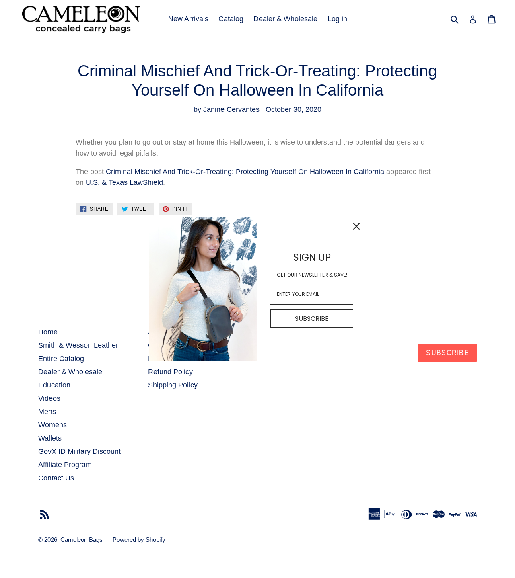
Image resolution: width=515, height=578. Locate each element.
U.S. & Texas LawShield (124, 182)
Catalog (230, 19)
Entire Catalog (61, 359)
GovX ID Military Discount (79, 451)
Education (54, 385)
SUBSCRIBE (312, 318)
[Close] (356, 226)
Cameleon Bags (81, 539)
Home (48, 332)
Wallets (50, 438)
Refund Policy (170, 372)
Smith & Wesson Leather (78, 345)
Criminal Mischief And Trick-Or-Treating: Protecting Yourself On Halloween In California (245, 172)
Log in (337, 19)
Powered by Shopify (139, 539)
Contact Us (56, 478)
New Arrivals (188, 19)
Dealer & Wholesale (285, 19)
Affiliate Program (65, 465)
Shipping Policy (173, 385)
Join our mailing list (291, 331)
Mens (47, 412)
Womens (52, 425)
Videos (49, 398)
